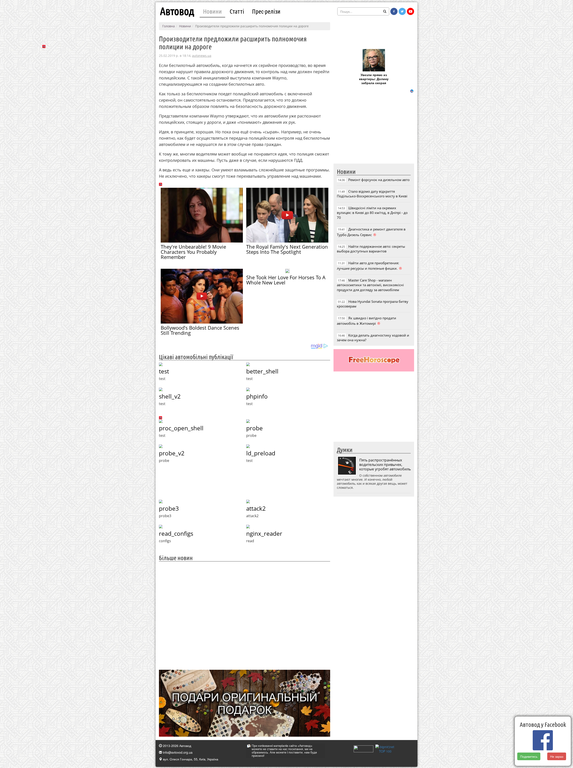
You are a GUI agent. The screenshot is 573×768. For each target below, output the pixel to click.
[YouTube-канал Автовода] (410, 11)
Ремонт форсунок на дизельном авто (379, 179)
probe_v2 (171, 453)
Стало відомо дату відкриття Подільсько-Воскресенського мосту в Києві (372, 193)
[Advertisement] (244, 615)
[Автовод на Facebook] (394, 11)
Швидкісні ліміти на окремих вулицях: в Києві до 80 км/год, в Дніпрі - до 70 (372, 213)
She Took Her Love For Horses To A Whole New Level (285, 280)
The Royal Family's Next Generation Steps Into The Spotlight (287, 249)
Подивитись (528, 756)
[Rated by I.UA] (363, 748)
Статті (237, 11)
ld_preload (260, 453)
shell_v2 (170, 396)
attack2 (256, 508)
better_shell (262, 371)
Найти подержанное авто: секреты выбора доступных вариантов (371, 248)
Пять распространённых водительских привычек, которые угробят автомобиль (385, 464)
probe (254, 428)
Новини (212, 11)
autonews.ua (201, 55)
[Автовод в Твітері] (402, 11)
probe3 (169, 508)
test (164, 371)
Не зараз (556, 756)
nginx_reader (264, 533)
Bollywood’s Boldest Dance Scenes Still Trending (200, 330)
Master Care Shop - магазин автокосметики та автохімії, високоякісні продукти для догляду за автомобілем (370, 285)
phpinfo (257, 396)
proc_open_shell (181, 428)
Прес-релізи (266, 11)
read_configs (176, 533)
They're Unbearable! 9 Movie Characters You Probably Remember (193, 251)
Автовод (177, 11)
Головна (168, 26)
